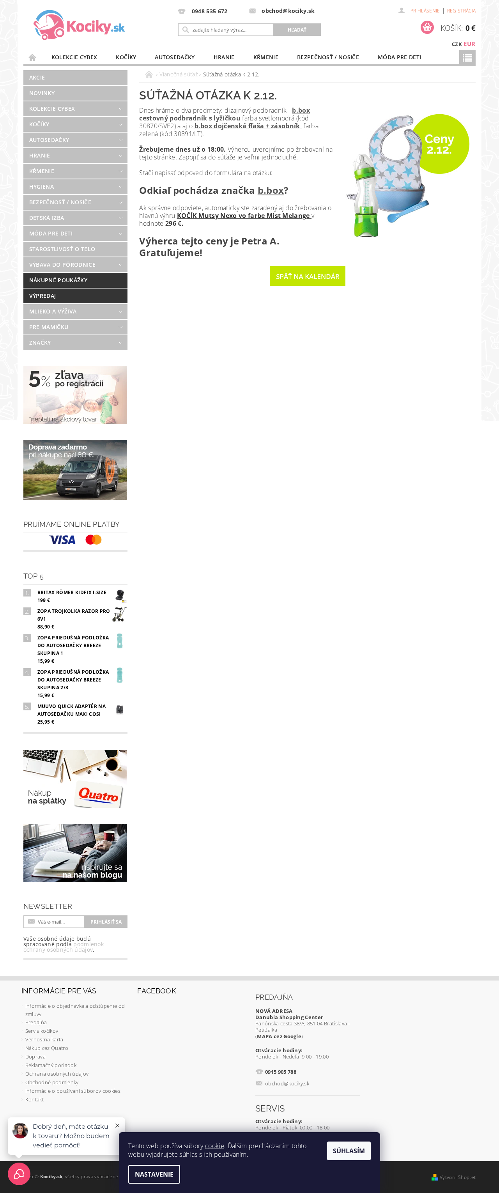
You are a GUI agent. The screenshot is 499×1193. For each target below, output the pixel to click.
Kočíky (126, 57)
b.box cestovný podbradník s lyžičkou (224, 114)
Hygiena (41, 186)
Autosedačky (175, 57)
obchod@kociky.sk (287, 1083)
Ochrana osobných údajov (56, 1073)
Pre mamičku (49, 327)
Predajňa (36, 1022)
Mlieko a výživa (53, 311)
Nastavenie (154, 1174)
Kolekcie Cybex (74, 57)
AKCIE (37, 77)
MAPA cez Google (279, 1036)
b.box (271, 190)
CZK (457, 44)
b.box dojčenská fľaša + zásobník (248, 126)
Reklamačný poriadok (50, 1065)
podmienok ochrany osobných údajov (63, 946)
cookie (214, 1146)
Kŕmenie (265, 57)
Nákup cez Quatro (46, 1047)
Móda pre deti (399, 57)
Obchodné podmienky (52, 1082)
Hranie (224, 57)
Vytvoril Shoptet (458, 1177)
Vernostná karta (44, 1039)
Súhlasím (349, 1151)
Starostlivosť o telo (62, 249)
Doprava (35, 1056)
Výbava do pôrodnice (62, 264)
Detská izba (46, 217)
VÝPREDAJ (42, 295)
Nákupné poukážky (58, 280)
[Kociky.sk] (79, 25)
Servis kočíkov (41, 1030)
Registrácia (461, 10)
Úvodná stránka (32, 57)
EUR (469, 44)
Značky (40, 342)
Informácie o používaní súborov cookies (72, 1090)
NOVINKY (42, 93)
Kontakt (34, 1099)
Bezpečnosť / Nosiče (328, 57)
